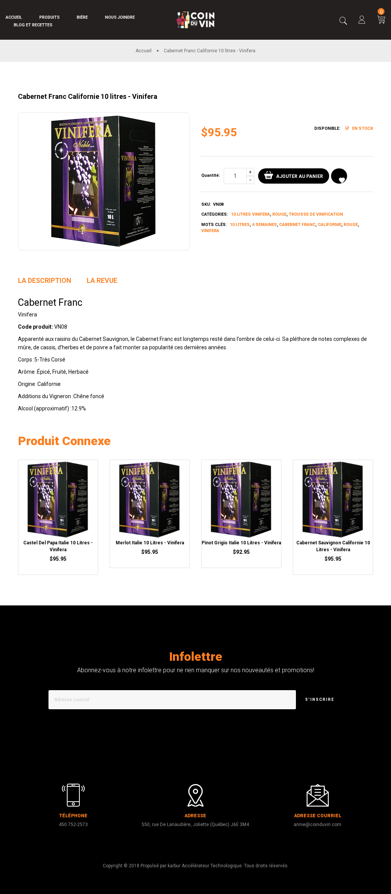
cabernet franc (297, 224)
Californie (329, 224)
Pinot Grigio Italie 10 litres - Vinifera (241, 542)
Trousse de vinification (316, 214)
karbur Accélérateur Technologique (205, 865)
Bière (82, 17)
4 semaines (264, 224)
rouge (351, 224)
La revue (102, 280)
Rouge (279, 214)
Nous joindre (120, 17)
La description (44, 280)
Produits (49, 17)
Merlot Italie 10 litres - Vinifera (150, 542)
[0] (381, 21)
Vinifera (210, 230)
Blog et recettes (33, 25)
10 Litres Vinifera (250, 214)
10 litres (240, 224)
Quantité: (210, 175)
